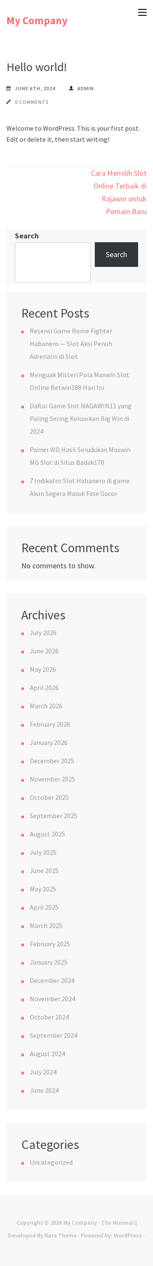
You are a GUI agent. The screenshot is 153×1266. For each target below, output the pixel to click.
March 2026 (46, 706)
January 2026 (49, 742)
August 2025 (47, 834)
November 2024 (52, 998)
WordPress (128, 1235)
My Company (37, 20)
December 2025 (52, 760)
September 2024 (53, 1035)
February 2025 (50, 943)
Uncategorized (51, 1162)
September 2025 (53, 815)
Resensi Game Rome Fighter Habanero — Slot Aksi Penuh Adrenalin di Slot (71, 344)
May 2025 (43, 889)
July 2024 (43, 1072)
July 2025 (43, 852)
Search (27, 236)
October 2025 (49, 797)
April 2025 (44, 907)
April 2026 (44, 687)
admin (85, 88)
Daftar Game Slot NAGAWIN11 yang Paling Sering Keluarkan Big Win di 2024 (81, 418)
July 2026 (43, 632)
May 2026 (43, 669)
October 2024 (49, 1017)
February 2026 (50, 724)
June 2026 (44, 651)
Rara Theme (60, 1235)
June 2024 (44, 1090)
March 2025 (46, 925)
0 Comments (31, 102)
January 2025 (49, 962)
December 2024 (52, 980)
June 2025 (44, 870)
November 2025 (52, 779)
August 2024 (47, 1053)
